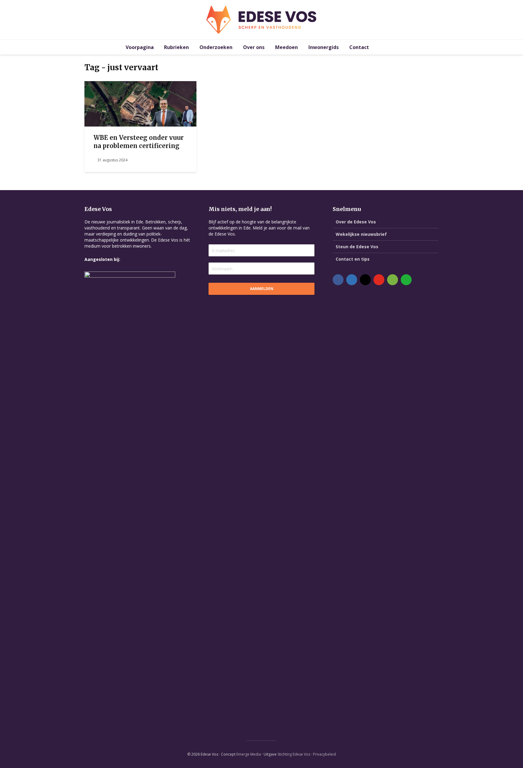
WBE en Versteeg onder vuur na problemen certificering (139, 142)
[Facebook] (338, 279)
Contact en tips (353, 259)
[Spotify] (392, 279)
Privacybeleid (324, 754)
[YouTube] (378, 279)
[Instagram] (365, 279)
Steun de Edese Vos (357, 246)
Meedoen (286, 47)
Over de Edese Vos (356, 222)
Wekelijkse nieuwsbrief (361, 234)
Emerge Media (248, 754)
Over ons (254, 47)
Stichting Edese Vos (294, 754)
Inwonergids (323, 47)
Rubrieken (176, 47)
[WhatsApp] (406, 279)
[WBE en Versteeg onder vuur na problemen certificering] (140, 103)
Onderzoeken (215, 47)
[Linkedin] (351, 279)
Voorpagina (140, 47)
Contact (359, 47)
